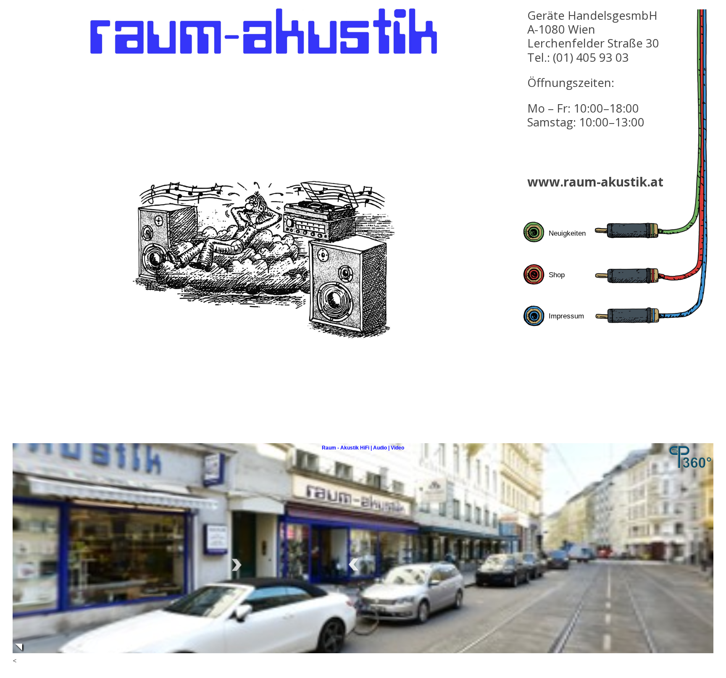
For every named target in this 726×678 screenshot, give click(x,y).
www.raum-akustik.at (595, 181)
